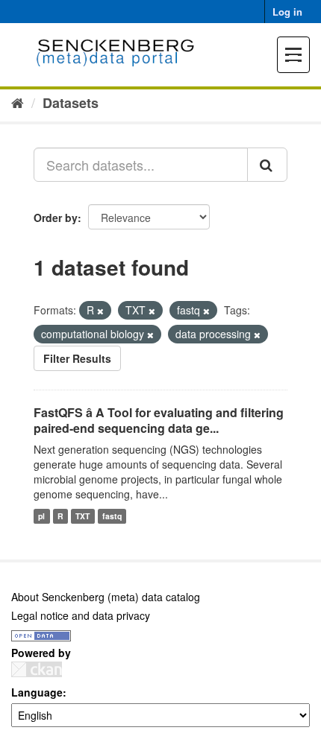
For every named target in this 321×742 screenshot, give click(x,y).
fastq (112, 515)
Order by (56, 217)
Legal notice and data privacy (80, 615)
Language (37, 692)
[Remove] (100, 311)
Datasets (71, 102)
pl (41, 515)
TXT (82, 515)
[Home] (17, 102)
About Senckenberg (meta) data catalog (105, 596)
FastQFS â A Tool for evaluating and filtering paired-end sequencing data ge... (159, 420)
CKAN (36, 669)
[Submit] (267, 165)
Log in (287, 11)
